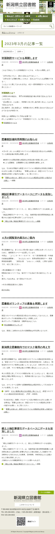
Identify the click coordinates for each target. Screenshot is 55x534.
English (36, 20)
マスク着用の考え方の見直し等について (26, 391)
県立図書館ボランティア (13, 325)
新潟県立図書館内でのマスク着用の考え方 (26, 347)
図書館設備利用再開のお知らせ (19, 139)
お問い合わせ (43, 16)
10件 (19, 52)
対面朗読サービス (10, 123)
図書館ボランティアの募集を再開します (25, 303)
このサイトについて (26, 505)
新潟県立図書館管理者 (30, 143)
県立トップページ (8, 33)
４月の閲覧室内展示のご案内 (18, 237)
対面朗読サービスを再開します (19, 58)
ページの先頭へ (46, 492)
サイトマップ (12, 20)
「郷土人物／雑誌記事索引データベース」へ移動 (22, 221)
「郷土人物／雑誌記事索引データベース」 (19, 464)
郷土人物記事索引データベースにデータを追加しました (27, 430)
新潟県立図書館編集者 (30, 62)
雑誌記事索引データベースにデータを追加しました (27, 195)
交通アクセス (25, 20)
